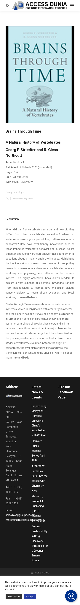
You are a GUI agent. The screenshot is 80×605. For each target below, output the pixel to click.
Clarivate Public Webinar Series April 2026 (38, 451)
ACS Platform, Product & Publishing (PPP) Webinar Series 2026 (39, 506)
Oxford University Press (22, 199)
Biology (20, 192)
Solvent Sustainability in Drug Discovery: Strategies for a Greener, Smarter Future (40, 543)
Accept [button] (30, 596)
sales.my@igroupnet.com (21, 515)
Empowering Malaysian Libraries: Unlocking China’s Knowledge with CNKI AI (39, 421)
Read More (14, 596)
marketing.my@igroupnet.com (23, 519)
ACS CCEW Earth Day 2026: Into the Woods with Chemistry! (40, 476)
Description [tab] (12, 219)
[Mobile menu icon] (72, 5)
